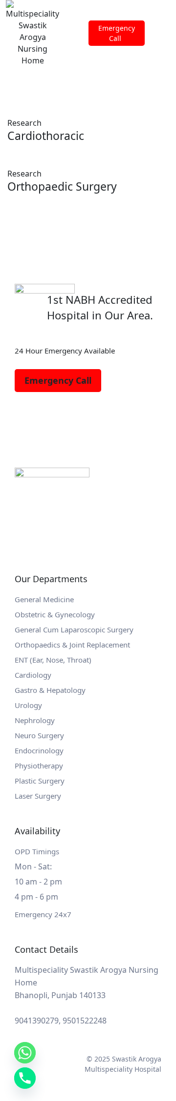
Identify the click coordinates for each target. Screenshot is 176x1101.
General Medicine (44, 599)
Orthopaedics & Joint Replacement (72, 644)
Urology (28, 705)
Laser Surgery (38, 796)
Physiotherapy (39, 765)
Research (24, 123)
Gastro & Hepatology (50, 690)
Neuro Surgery (39, 735)
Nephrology (35, 720)
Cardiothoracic (45, 135)
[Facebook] (24, 416)
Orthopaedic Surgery (62, 186)
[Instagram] (49, 416)
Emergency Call (57, 380)
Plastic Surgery (40, 781)
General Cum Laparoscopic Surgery (74, 629)
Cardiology (33, 675)
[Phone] (25, 1078)
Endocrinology (39, 750)
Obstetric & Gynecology (55, 614)
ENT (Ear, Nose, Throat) (53, 660)
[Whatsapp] (25, 1052)
